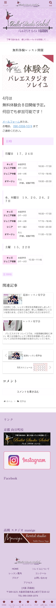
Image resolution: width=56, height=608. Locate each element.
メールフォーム (11, 122)
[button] (50, 388)
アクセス (28, 582)
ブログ (15, 578)
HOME (15, 569)
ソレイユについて (40, 569)
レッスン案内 (15, 573)
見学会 (9, 274)
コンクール (40, 573)
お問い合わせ (40, 578)
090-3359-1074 (22, 126)
